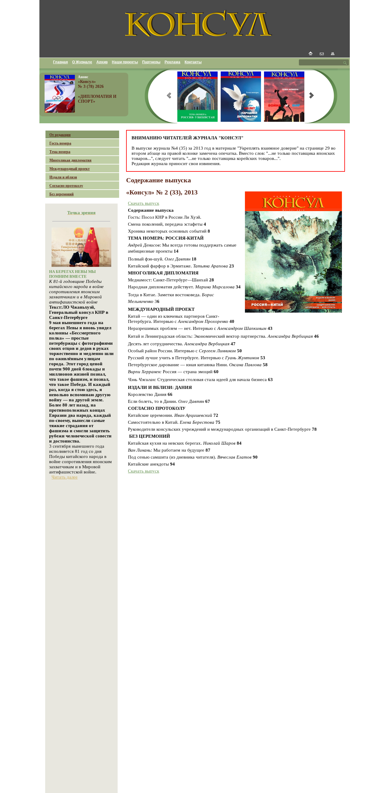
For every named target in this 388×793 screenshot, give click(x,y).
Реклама (172, 62)
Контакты (193, 62)
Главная (60, 62)
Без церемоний (61, 194)
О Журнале (82, 62)
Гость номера (60, 143)
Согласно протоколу (66, 186)
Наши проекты (125, 62)
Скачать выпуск (143, 203)
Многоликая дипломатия (70, 160)
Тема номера (59, 152)
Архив (102, 62)
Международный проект (69, 169)
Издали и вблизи (63, 177)
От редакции (60, 135)
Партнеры (151, 62)
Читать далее (65, 477)
